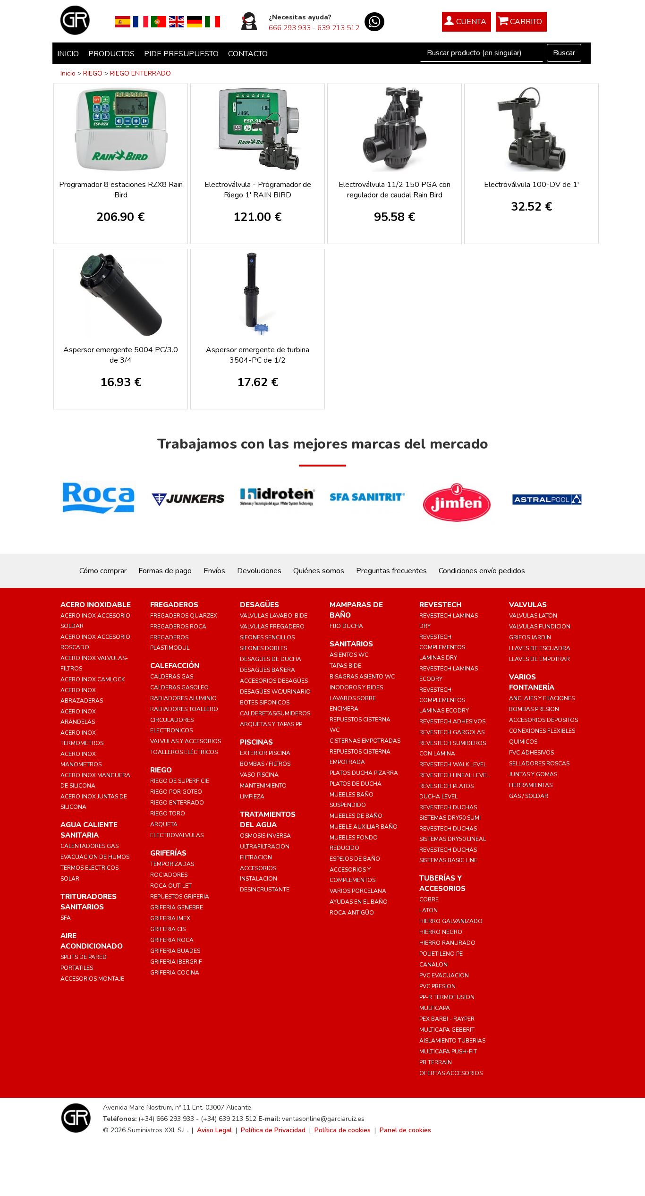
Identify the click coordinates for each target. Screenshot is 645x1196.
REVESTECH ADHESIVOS (452, 721)
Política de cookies (342, 1130)
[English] (176, 21)
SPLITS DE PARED (83, 957)
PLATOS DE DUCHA (356, 784)
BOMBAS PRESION (534, 709)
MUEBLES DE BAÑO (356, 816)
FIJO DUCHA (346, 626)
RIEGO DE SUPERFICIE (179, 781)
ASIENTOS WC (349, 655)
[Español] (122, 21)
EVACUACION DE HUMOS (94, 857)
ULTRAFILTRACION (264, 846)
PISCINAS (256, 742)
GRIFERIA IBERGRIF (176, 962)
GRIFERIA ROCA (172, 940)
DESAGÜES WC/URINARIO (275, 692)
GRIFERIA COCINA (174, 972)
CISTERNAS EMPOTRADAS (365, 741)
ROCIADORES (168, 875)
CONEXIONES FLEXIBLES (542, 731)
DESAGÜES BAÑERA (267, 670)
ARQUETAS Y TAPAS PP (271, 724)
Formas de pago (165, 571)
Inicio (68, 73)
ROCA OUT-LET (171, 886)
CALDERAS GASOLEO (179, 687)
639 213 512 (338, 28)
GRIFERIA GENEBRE (176, 907)
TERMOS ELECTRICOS (89, 868)
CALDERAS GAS (171, 676)
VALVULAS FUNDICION (539, 626)
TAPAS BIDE (345, 666)
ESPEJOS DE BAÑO (355, 859)
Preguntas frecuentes (391, 571)
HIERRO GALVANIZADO (451, 921)
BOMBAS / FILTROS (265, 764)
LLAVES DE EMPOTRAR (539, 659)
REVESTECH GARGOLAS (451, 732)
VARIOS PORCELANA (358, 891)
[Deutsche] (194, 21)
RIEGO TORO (167, 813)
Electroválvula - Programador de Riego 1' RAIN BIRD (257, 189)
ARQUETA (164, 824)
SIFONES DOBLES (263, 648)
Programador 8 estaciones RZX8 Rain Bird (121, 189)
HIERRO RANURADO (447, 943)
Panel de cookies (405, 1130)
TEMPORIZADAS (172, 864)
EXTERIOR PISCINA (265, 753)
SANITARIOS (351, 644)
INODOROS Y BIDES (356, 687)
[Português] (158, 21)
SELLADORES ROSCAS (539, 763)
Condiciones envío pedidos (482, 571)
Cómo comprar (103, 571)
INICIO (68, 54)
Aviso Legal (214, 1130)
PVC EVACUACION (444, 975)
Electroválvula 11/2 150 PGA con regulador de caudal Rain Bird (394, 189)
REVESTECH (440, 605)
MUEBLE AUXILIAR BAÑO (364, 827)
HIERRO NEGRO (440, 932)
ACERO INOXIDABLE (95, 605)
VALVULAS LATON (533, 615)
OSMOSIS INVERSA (265, 836)
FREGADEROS (174, 605)
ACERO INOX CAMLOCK (92, 679)
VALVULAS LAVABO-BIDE (273, 615)
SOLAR (69, 878)
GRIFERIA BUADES (175, 951)
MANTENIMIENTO (263, 785)
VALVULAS (528, 605)
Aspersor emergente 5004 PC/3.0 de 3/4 (120, 355)
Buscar (564, 53)
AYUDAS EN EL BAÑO (359, 902)
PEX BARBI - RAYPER (447, 1019)
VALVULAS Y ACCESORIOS (185, 741)
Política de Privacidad (273, 1130)
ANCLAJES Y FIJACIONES (542, 698)
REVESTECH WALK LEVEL (452, 764)
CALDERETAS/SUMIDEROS (275, 713)
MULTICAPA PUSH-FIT (448, 1051)
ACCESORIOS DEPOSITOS (543, 720)
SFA (65, 918)
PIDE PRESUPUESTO (181, 54)
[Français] (140, 21)
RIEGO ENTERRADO (140, 73)
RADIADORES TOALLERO (184, 709)
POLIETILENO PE (441, 954)
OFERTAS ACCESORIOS (451, 1073)
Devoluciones (259, 571)
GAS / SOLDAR (528, 796)
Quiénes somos (318, 571)
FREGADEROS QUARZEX (183, 615)
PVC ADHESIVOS (531, 752)
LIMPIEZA (252, 796)
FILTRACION (256, 857)
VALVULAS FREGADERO (272, 626)
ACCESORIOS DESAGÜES (274, 681)
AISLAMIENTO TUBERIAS (452, 1040)
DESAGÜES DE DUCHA (270, 659)
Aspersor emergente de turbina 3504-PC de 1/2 (257, 355)
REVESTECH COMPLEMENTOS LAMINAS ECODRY (444, 700)
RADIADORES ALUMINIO (183, 698)
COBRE (429, 899)
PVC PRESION (437, 986)
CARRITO (526, 22)
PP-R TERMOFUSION (447, 997)
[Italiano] (212, 21)
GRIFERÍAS (168, 853)
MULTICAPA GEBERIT (447, 1030)
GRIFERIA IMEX (170, 918)
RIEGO (92, 73)
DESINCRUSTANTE (264, 889)
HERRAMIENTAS (530, 785)
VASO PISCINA (259, 775)
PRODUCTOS (111, 54)
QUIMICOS (523, 742)
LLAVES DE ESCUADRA (539, 648)
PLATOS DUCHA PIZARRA (364, 773)
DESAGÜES (259, 605)
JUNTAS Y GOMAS (533, 774)
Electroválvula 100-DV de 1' (531, 184)
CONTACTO (248, 54)
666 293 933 (290, 28)
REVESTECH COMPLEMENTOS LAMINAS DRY (442, 647)
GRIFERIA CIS (168, 929)
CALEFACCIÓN (174, 665)
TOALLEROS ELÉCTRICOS (184, 752)
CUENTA (471, 22)
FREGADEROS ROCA (178, 626)
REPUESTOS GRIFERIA (179, 896)
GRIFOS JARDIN (530, 637)
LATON (428, 910)
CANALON (433, 964)
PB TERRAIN (435, 1062)
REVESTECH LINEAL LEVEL (454, 775)
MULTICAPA (434, 1008)
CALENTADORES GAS (89, 846)
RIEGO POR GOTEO (176, 792)
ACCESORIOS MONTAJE (92, 979)
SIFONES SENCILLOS (267, 637)
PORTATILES (76, 968)
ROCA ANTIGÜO (352, 912)
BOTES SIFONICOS (264, 702)
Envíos (214, 571)
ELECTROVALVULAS (177, 835)
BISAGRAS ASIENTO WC (362, 676)
